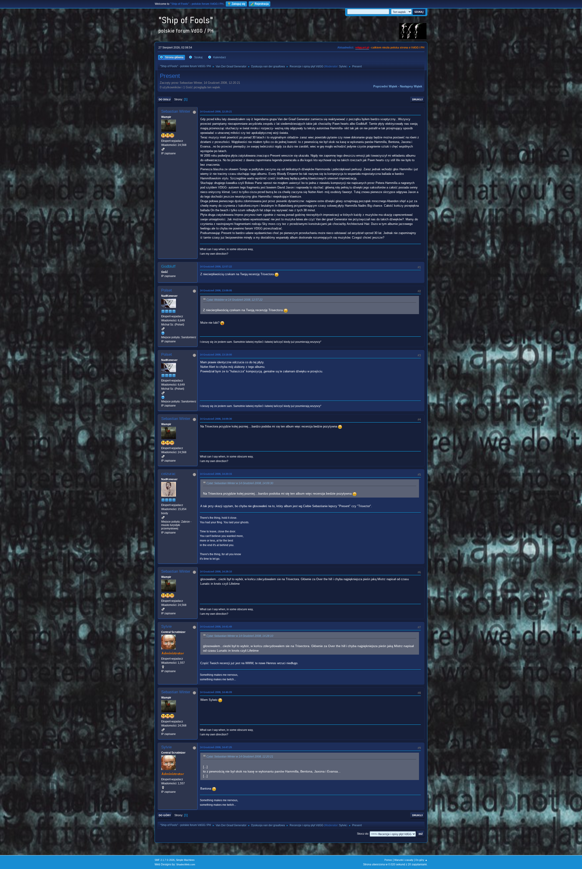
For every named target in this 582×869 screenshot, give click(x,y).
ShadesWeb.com (185, 864)
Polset (166, 290)
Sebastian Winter (175, 111)
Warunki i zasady (403, 860)
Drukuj (417, 99)
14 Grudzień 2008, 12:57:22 (216, 266)
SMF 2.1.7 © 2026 (165, 860)
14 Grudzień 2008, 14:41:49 (216, 626)
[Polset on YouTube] (163, 333)
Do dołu (165, 99)
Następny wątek (411, 86)
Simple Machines (185, 860)
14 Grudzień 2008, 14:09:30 (216, 418)
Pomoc (388, 860)
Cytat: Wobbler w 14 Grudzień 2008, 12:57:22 (234, 299)
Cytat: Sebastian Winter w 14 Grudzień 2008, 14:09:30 (239, 483)
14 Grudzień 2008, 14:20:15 (216, 474)
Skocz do (362, 833)
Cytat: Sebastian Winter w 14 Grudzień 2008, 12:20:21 (239, 756)
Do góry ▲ (421, 860)
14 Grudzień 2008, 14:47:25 (216, 747)
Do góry (165, 815)
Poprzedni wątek (385, 86)
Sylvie (342, 66)
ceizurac (168, 474)
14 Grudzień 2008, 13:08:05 (216, 290)
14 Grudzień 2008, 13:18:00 (216, 354)
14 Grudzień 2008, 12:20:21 (216, 111)
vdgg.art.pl (362, 47)
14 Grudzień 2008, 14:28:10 (216, 571)
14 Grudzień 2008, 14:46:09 (216, 692)
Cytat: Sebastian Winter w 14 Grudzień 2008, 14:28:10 (239, 636)
